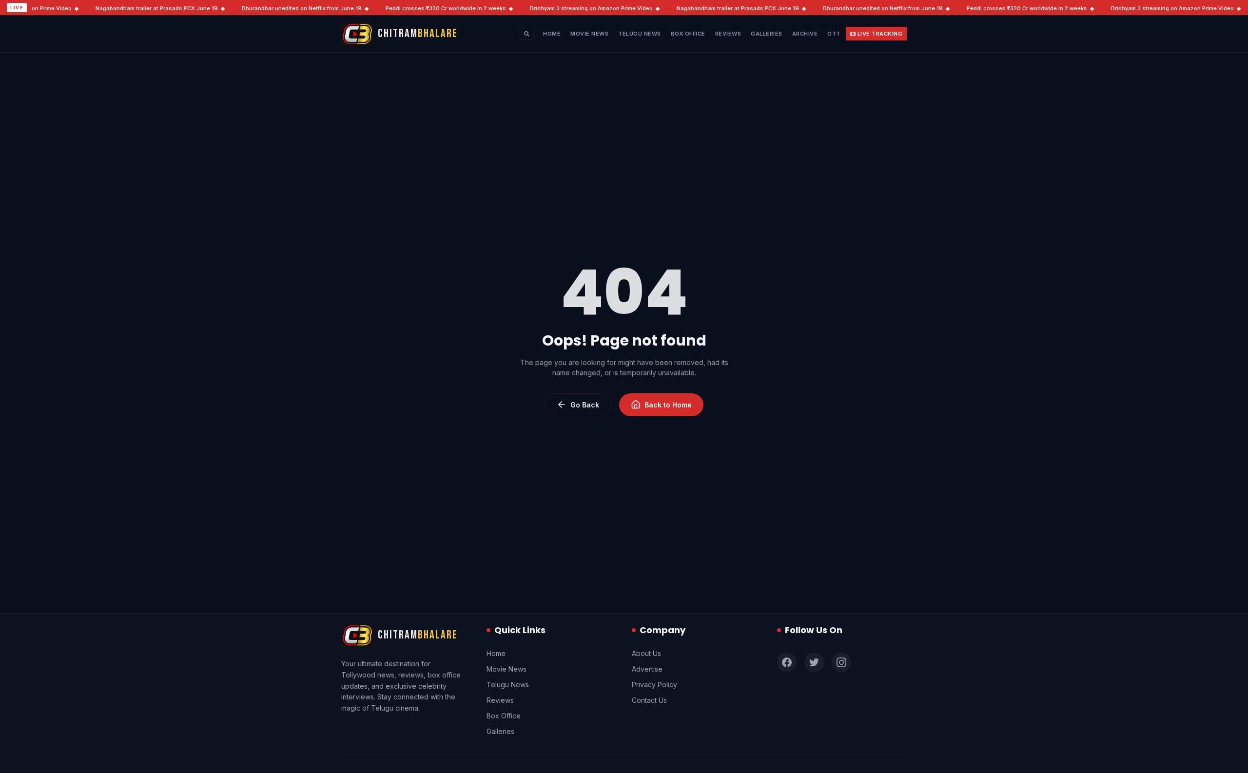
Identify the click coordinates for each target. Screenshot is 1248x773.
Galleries (766, 33)
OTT (833, 33)
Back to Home (668, 405)
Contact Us (649, 700)
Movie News (589, 33)
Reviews (728, 33)
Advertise (647, 669)
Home (552, 33)
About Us (646, 653)
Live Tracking (880, 33)
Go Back (584, 405)
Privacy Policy (654, 684)
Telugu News (639, 33)
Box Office (688, 33)
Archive (805, 33)
